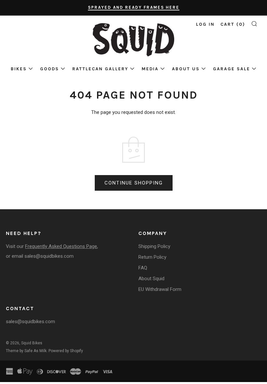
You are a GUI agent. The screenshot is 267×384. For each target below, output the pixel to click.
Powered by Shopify (66, 351)
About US (186, 69)
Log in (205, 24)
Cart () (232, 24)
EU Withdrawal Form (159, 289)
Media (150, 69)
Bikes (19, 69)
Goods (49, 69)
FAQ (142, 268)
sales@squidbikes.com (49, 256)
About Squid (151, 278)
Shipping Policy (154, 246)
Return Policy (152, 257)
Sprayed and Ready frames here (133, 7)
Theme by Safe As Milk (26, 351)
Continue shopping (134, 183)
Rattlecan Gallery (100, 69)
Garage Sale (231, 69)
